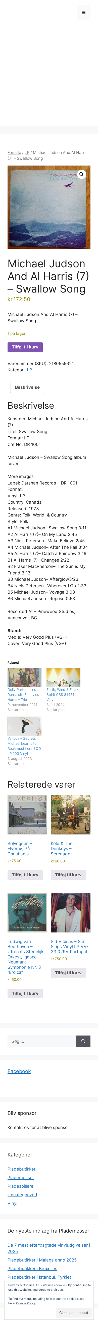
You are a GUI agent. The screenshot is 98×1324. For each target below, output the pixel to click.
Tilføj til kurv (25, 346)
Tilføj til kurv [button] (25, 874)
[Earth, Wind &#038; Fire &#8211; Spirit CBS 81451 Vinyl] (63, 677)
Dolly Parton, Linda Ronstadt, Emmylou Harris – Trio (23, 694)
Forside (14, 152)
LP (27, 152)
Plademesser (21, 1177)
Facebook (19, 1071)
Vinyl (12, 1203)
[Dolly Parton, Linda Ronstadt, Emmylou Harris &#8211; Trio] (24, 677)
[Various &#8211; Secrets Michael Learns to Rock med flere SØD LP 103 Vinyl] (24, 726)
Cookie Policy (26, 1303)
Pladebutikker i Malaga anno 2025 (42, 1260)
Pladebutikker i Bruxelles (32, 1268)
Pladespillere (20, 1186)
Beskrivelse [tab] (27, 387)
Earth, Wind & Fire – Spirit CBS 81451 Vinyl (62, 694)
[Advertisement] (49, 77)
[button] (81, 174)
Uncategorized (22, 1194)
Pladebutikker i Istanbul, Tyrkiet (39, 1277)
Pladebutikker (21, 1169)
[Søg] (83, 1042)
